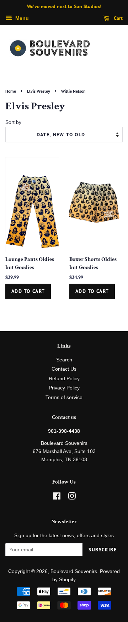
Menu (21, 18)
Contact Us (64, 369)
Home (10, 91)
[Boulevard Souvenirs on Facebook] (57, 497)
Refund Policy (64, 378)
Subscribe (103, 549)
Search (64, 359)
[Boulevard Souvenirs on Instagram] (72, 497)
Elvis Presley (38, 91)
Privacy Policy (64, 388)
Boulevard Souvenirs (73, 571)
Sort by (13, 122)
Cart (117, 18)
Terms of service (64, 397)
